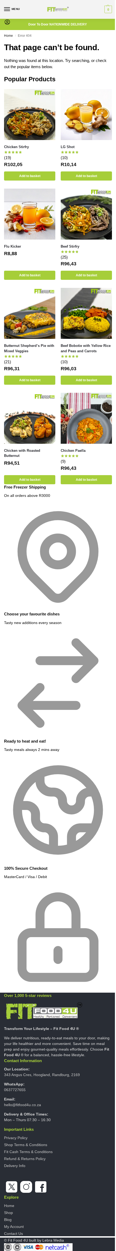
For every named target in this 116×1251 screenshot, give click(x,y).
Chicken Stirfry (16, 147)
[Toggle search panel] (5, 30)
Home (8, 36)
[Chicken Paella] (86, 418)
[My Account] (7, 23)
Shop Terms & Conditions (25, 1145)
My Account (14, 1226)
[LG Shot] (86, 114)
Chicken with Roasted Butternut (22, 453)
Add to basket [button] (29, 176)
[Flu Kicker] (29, 214)
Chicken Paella (73, 451)
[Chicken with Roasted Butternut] (29, 418)
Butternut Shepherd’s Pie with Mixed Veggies (29, 348)
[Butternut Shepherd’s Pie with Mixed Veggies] (29, 313)
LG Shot (67, 147)
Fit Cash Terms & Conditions (28, 1152)
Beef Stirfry (70, 246)
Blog (8, 1219)
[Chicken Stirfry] (29, 114)
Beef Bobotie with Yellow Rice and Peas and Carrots (86, 348)
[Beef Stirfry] (86, 214)
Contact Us (13, 1233)
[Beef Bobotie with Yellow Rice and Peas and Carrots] (86, 313)
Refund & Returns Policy (25, 1159)
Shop (8, 1212)
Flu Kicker (12, 246)
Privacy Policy (16, 1138)
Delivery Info (14, 1166)
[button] (107, 9)
